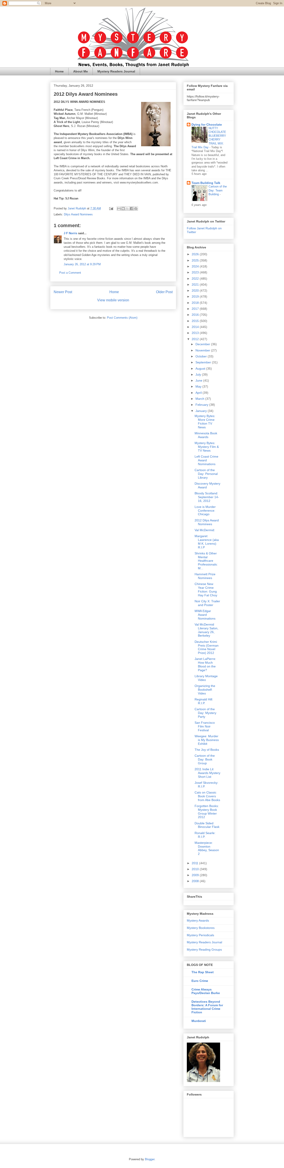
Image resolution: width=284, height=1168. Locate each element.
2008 (196, 881)
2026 (196, 254)
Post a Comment (70, 272)
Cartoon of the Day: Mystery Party (205, 712)
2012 (196, 339)
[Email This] (119, 208)
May (198, 386)
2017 (196, 308)
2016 (196, 314)
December (203, 344)
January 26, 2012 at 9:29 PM (82, 264)
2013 (196, 333)
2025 (196, 260)
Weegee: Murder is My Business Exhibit (207, 739)
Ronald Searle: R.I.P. (205, 834)
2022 (196, 278)
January (201, 411)
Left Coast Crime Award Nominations (206, 460)
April (199, 392)
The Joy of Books (207, 749)
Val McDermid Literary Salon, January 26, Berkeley (206, 630)
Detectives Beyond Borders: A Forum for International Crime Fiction (207, 1007)
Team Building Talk (205, 183)
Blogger (149, 1159)
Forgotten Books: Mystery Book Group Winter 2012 (207, 811)
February (202, 404)
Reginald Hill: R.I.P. (204, 701)
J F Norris (70, 233)
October (201, 356)
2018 (196, 302)
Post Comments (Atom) (122, 317)
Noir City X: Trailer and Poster (207, 603)
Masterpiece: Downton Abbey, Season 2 (207, 848)
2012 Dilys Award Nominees (207, 522)
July (198, 374)
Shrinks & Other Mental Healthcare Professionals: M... (206, 561)
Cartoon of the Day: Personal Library (206, 473)
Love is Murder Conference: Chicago (205, 510)
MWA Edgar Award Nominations (205, 614)
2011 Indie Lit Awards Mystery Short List (207, 772)
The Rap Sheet (202, 972)
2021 (196, 284)
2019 (196, 296)
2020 (196, 290)
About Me (80, 71)
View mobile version (113, 300)
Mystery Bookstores (201, 928)
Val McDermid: (205, 530)
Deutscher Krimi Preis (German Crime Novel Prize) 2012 (207, 647)
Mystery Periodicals (200, 935)
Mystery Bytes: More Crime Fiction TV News (205, 421)
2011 (195, 863)
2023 (196, 272)
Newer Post (63, 292)
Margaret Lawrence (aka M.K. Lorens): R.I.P (207, 541)
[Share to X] (127, 208)
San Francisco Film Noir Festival (205, 726)
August (200, 368)
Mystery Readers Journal (116, 71)
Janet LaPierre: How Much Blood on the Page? (205, 664)
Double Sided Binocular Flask (207, 825)
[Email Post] (111, 208)
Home (59, 71)
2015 (196, 321)
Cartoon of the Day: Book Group (205, 759)
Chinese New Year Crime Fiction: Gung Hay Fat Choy (206, 589)
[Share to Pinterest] (136, 208)
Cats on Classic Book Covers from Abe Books (207, 796)
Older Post (164, 292)
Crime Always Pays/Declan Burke (205, 991)
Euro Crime (199, 981)
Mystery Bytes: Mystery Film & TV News (207, 446)
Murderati (198, 1021)
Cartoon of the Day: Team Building (218, 190)
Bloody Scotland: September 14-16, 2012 (207, 497)
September (203, 362)
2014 (196, 327)
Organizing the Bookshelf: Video (205, 689)
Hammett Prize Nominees (205, 576)
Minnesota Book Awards (206, 435)
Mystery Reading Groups (204, 949)
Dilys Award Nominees (78, 214)
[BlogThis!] (123, 208)
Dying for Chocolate (206, 124)
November (203, 350)
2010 (196, 869)
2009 (196, 875)
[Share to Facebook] (131, 208)
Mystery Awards (198, 920)
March (200, 398)
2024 (196, 266)
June (199, 380)
